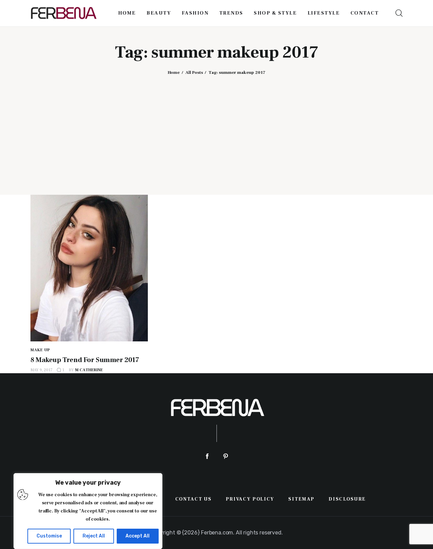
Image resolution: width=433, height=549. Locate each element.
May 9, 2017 (41, 370)
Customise (49, 536)
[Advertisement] (216, 129)
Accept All (138, 536)
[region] (88, 511)
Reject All (94, 536)
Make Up (40, 350)
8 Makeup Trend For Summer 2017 (84, 359)
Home (174, 72)
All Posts (194, 72)
